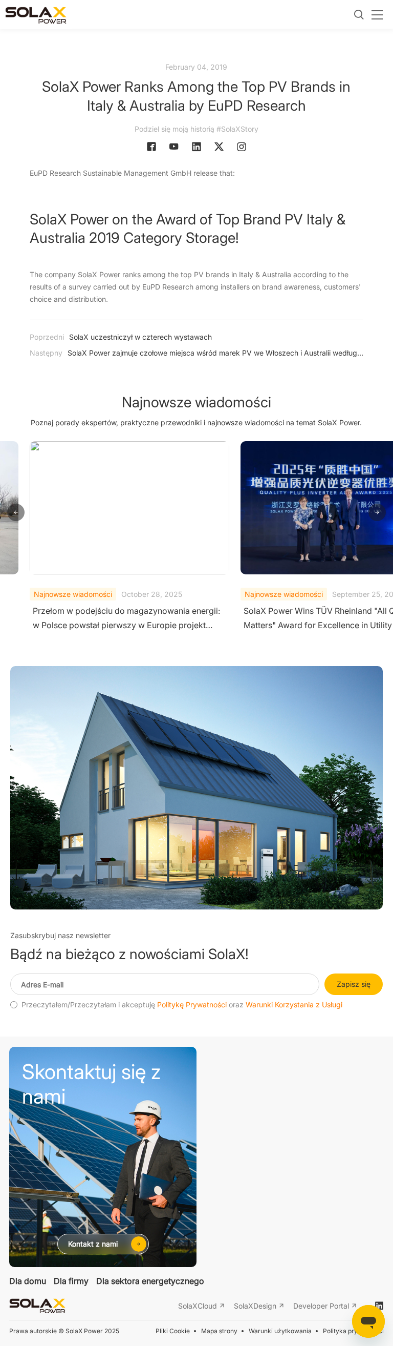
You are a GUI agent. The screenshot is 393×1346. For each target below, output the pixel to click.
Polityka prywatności (353, 1331)
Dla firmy (71, 1281)
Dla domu (27, 1281)
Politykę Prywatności (192, 1004)
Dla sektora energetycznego (150, 1281)
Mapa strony (219, 1331)
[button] (16, 513)
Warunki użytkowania (280, 1331)
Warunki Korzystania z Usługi (294, 1004)
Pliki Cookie (173, 1331)
